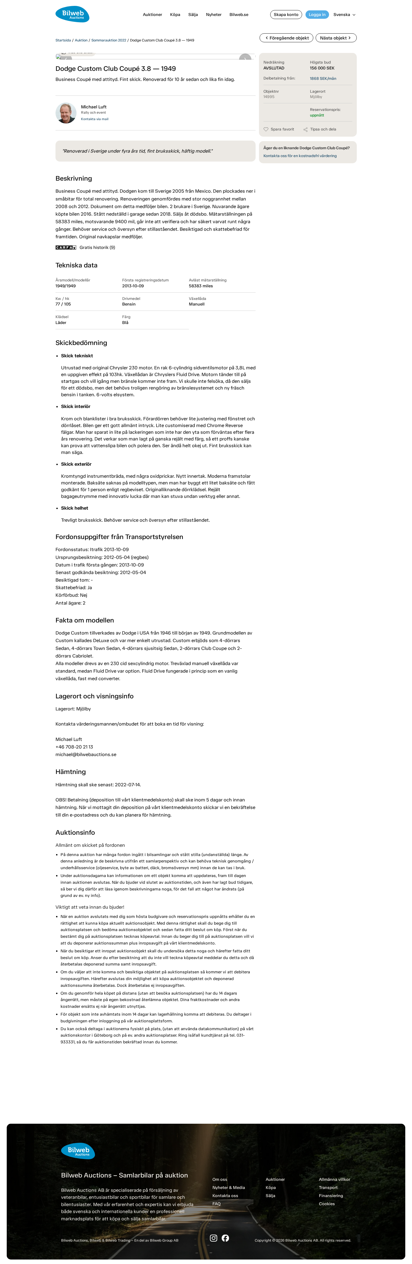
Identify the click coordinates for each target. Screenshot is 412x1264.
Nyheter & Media (228, 1187)
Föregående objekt (286, 38)
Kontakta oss (225, 1195)
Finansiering (331, 1195)
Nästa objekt (336, 38)
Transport (328, 1187)
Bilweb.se (239, 14)
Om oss (219, 1179)
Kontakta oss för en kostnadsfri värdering (300, 155)
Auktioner (152, 14)
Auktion (81, 40)
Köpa (175, 14)
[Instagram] (213, 1238)
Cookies (327, 1203)
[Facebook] (225, 1238)
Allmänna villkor (334, 1179)
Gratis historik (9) (97, 247)
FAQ (216, 1203)
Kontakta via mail (94, 119)
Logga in (317, 14)
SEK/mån (323, 78)
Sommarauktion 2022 (108, 40)
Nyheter (213, 14)
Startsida (63, 40)
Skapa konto (286, 14)
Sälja (193, 14)
